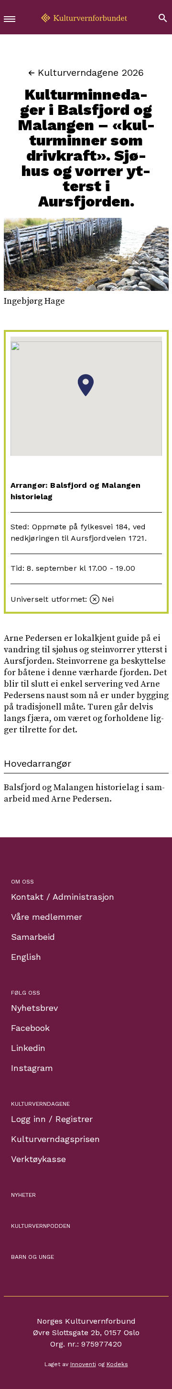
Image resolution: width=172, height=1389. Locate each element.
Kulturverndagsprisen (55, 1139)
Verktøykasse (38, 1159)
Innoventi (83, 1364)
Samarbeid (33, 937)
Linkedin (28, 1048)
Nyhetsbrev (34, 1008)
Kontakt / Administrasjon (62, 897)
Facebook (30, 1028)
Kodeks (117, 1364)
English (26, 957)
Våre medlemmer (46, 917)
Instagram (32, 1068)
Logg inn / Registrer (52, 1119)
